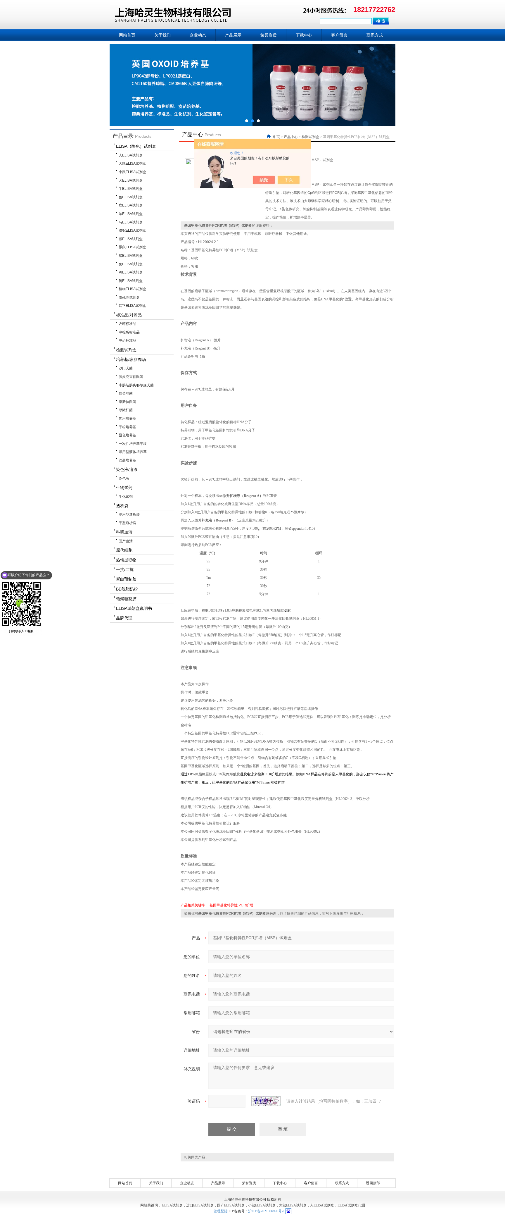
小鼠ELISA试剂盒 (132, 172)
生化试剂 (126, 497)
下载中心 (304, 35)
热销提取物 (126, 559)
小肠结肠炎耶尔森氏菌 (136, 385)
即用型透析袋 (129, 514)
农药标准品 (127, 324)
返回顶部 (373, 1183)
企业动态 (198, 35)
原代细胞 (124, 550)
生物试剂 (124, 487)
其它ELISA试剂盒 (132, 306)
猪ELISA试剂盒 (131, 256)
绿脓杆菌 (126, 410)
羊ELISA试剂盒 (131, 214)
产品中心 (291, 137)
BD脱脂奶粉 (127, 589)
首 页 (276, 137)
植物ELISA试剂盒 (132, 289)
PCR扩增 (245, 905)
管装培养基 (127, 460)
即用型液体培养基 (133, 452)
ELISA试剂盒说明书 (134, 608)
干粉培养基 (127, 427)
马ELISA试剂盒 (131, 222)
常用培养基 (127, 418)
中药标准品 (127, 340)
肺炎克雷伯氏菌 (131, 377)
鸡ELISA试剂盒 (131, 272)
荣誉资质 (268, 35)
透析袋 (122, 505)
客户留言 (339, 35)
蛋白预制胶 (126, 579)
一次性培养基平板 (133, 444)
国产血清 (126, 541)
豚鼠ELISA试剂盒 (132, 247)
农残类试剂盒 (129, 297)
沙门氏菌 (126, 368)
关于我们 (162, 35)
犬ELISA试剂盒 (131, 180)
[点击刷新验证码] (266, 1101)
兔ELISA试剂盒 (131, 264)
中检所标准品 (129, 332)
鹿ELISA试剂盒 (131, 205)
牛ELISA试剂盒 (131, 189)
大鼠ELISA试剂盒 (132, 163)
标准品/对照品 (129, 315)
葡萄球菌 (126, 393)
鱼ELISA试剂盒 (131, 197)
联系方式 (374, 35)
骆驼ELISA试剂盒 (132, 230)
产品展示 (233, 35)
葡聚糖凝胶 (126, 598)
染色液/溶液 (127, 469)
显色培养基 (127, 435)
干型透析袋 (127, 523)
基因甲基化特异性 (224, 905)
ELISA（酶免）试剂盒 (136, 146)
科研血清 (124, 532)
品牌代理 (124, 618)
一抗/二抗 (125, 569)
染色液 (124, 478)
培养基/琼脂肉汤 (131, 359)
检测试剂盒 (126, 349)
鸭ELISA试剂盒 (131, 281)
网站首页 (127, 35)
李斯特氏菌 (127, 402)
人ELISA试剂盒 (131, 155)
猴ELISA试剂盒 (131, 239)
